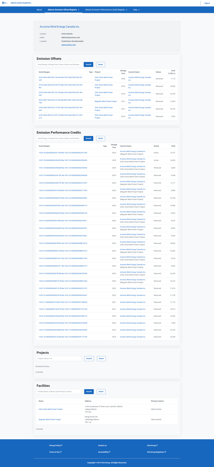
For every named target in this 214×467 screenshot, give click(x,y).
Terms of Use (54, 452)
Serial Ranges (56, 72)
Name (52, 401)
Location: (43, 41)
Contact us (102, 445)
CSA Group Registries (155, 452)
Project (107, 72)
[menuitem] (39, 9)
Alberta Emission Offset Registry (62, 10)
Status (160, 72)
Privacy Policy (54, 445)
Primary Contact (164, 401)
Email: (42, 37)
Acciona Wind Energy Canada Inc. (133, 151)
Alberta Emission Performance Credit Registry (105, 10)
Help (135, 10)
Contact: (43, 34)
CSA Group (151, 445)
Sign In (207, 3)
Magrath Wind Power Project (50, 419)
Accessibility (103, 452)
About (39, 10)
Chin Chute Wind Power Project (51, 409)
